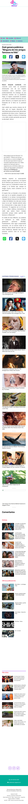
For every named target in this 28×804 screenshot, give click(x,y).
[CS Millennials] (14, 3)
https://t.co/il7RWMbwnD (10, 169)
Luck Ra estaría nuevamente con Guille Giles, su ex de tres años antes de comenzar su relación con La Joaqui (20, 535)
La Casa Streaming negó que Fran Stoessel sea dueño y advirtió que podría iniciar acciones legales (20, 554)
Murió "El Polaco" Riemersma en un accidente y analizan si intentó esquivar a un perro (20, 563)
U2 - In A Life (18, 630)
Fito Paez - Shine (18, 621)
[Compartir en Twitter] (17, 57)
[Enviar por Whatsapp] (4, 56)
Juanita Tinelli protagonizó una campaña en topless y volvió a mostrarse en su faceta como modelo (20, 545)
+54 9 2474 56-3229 (14, 779)
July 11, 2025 (20, 173)
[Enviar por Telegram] (23, 56)
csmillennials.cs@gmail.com (14, 782)
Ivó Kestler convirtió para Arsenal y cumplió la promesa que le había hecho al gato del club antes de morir (20, 526)
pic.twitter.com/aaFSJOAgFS (12, 171)
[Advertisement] (14, 21)
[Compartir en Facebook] (10, 57)
